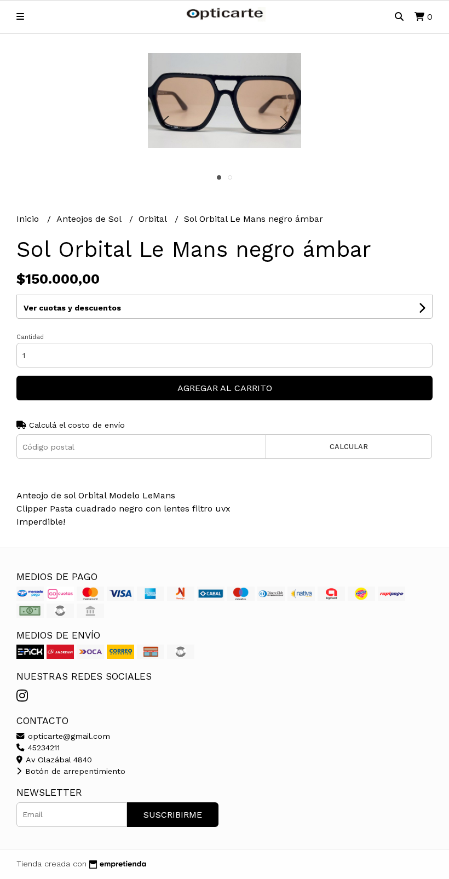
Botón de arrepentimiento (73, 771)
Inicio (29, 219)
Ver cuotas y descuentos (72, 307)
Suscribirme (172, 814)
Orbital (154, 219)
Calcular (349, 447)
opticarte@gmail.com (67, 736)
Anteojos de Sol (90, 219)
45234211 (42, 747)
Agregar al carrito (224, 388)
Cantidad (30, 337)
